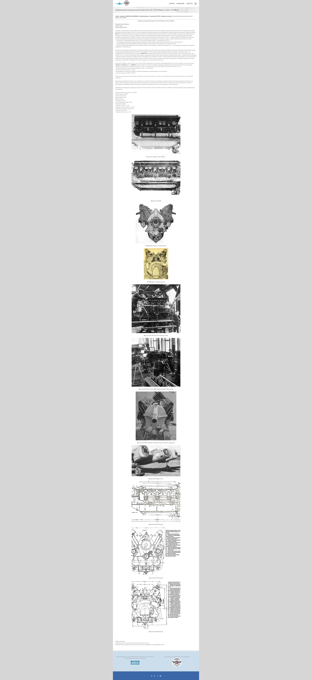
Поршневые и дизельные (166, 16)
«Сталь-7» (118, 65)
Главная (117, 16)
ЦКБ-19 (134, 65)
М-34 (116, 34)
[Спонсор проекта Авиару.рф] (177, 662)
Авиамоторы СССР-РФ (155, 16)
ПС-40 (144, 53)
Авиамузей (122, 16)
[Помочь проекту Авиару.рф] (135, 661)
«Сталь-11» (125, 65)
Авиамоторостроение (144, 16)
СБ (141, 53)
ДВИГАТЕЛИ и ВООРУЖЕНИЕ (132, 16)
